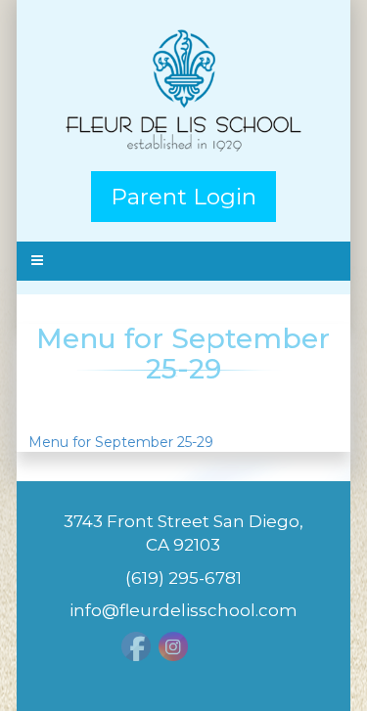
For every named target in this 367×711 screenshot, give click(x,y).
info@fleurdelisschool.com (183, 610)
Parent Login (183, 196)
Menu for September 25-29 (120, 442)
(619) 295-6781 (183, 578)
